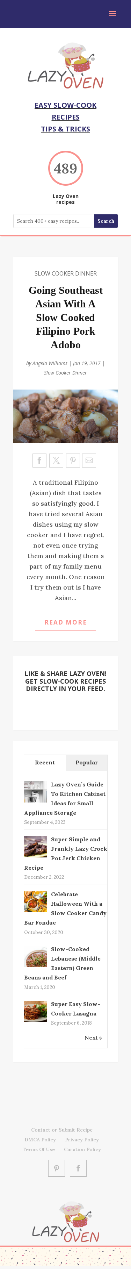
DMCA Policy (40, 1139)
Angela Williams (49, 363)
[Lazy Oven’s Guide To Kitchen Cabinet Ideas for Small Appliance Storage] (35, 801)
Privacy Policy (82, 1139)
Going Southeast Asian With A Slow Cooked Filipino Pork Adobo (66, 317)
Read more (65, 622)
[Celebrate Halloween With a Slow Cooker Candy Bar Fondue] (35, 911)
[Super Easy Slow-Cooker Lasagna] (35, 1021)
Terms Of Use (39, 1149)
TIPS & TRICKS (65, 129)
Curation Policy (82, 1149)
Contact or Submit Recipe (62, 1130)
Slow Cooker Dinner (66, 273)
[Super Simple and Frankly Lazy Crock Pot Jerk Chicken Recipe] (35, 856)
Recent (45, 762)
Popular (86, 762)
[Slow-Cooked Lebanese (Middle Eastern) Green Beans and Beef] (35, 966)
